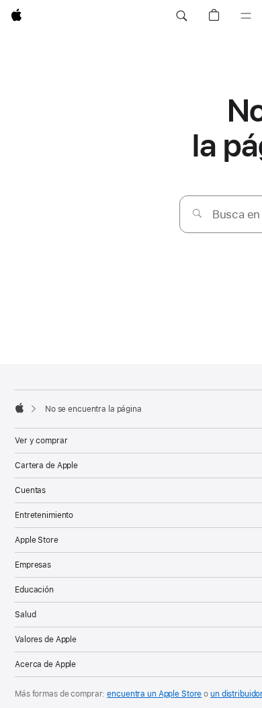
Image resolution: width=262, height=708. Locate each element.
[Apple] (19, 408)
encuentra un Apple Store (154, 694)
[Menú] (246, 16)
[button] (181, 16)
